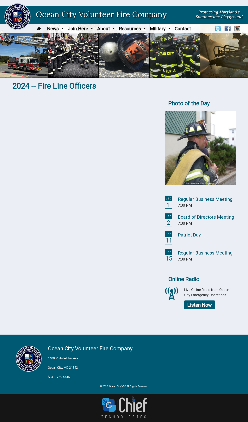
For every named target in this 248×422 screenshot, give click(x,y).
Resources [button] (130, 28)
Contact (183, 28)
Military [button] (158, 28)
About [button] (104, 28)
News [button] (53, 28)
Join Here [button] (78, 28)
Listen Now (199, 305)
